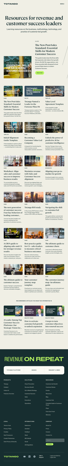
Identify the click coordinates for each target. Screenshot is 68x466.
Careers (48, 432)
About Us (48, 425)
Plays (47, 408)
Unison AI (6, 390)
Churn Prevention (29, 384)
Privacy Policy (7, 428)
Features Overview (9, 393)
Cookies (6, 432)
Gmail (26, 441)
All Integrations (29, 445)
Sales (26, 397)
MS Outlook (28, 438)
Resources (49, 393)
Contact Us (49, 435)
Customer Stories (50, 387)
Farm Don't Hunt (50, 411)
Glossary (48, 414)
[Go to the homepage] (11, 4)
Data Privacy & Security (10, 441)
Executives (28, 400)
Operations (28, 403)
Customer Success (30, 393)
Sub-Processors (8, 435)
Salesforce (28, 425)
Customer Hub (50, 400)
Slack (26, 435)
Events (48, 390)
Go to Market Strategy (31, 390)
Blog (47, 397)
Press (47, 428)
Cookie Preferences (9, 438)
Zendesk (27, 428)
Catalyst (6, 387)
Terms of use (7, 425)
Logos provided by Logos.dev (55, 456)
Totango (6, 384)
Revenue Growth (29, 387)
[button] (62, 4)
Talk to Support (41, 456)
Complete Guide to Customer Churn (54, 404)
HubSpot (27, 432)
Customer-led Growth (52, 384)
